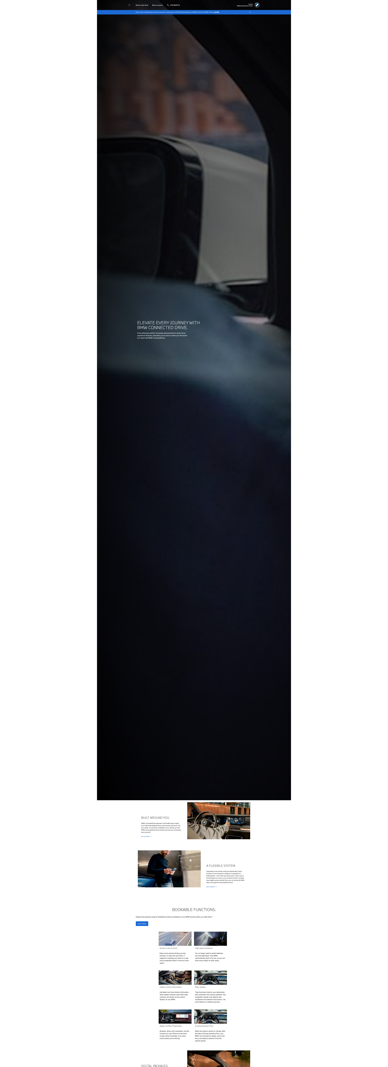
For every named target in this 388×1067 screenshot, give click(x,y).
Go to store (145, 836)
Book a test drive (142, 5)
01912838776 (175, 5)
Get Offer (216, 12)
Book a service (157, 5)
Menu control (129, 5)
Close (250, 12)
